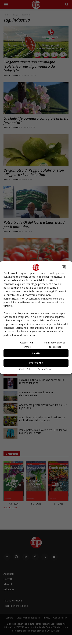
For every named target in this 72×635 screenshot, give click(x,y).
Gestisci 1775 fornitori (26, 344)
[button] (64, 267)
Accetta (36, 353)
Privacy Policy (44, 369)
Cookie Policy (26, 369)
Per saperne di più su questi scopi (54, 344)
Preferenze (36, 362)
